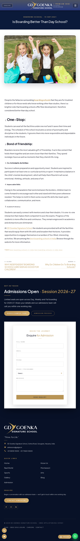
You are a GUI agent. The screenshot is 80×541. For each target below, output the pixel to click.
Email (18, 351)
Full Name (20, 342)
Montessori (45, 468)
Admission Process (43, 313)
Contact (40, 527)
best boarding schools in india (22, 250)
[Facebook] (6, 507)
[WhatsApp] (75, 536)
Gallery (7, 477)
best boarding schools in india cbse (48, 250)
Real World (8, 468)
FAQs (6, 527)
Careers (30, 527)
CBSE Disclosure (17, 527)
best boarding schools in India (43, 238)
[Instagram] (11, 507)
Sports (7, 473)
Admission (8, 482)
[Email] (4, 536)
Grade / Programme (24, 369)
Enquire (7, 5)
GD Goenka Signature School (19, 228)
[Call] (4, 530)
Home (6, 463)
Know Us (44, 463)
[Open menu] (75, 5)
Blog (43, 477)
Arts (42, 473)
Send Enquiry (40, 397)
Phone (19, 360)
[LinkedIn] (16, 507)
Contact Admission (16, 500)
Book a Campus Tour (17, 313)
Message (20, 378)
